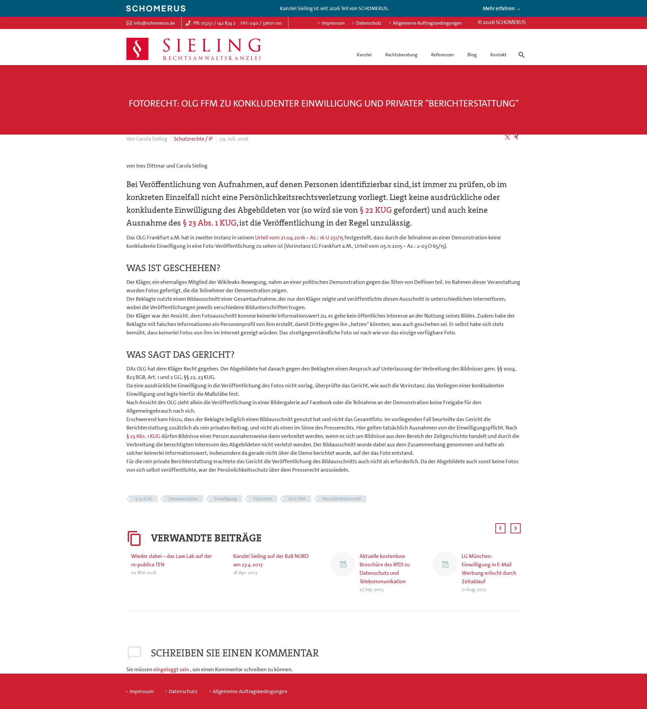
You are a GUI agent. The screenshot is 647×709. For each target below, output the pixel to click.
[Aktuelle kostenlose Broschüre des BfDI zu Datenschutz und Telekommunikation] (345, 572)
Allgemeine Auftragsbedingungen (427, 23)
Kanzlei (364, 55)
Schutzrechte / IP (193, 138)
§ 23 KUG (143, 499)
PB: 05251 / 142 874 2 (214, 23)
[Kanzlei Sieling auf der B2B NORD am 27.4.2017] (230, 564)
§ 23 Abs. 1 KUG (210, 222)
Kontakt (498, 55)
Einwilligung (225, 499)
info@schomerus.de (154, 23)
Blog (471, 55)
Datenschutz (368, 23)
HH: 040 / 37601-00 (261, 23)
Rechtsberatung (401, 55)
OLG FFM (297, 499)
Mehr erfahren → (502, 8)
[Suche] (520, 49)
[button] (500, 528)
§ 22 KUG (376, 210)
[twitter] (507, 137)
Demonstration (183, 499)
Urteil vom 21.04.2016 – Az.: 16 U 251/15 (299, 237)
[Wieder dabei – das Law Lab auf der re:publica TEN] (128, 564)
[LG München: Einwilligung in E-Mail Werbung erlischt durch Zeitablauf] (447, 572)
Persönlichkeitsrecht (341, 499)
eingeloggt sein (171, 669)
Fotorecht (262, 499)
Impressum (333, 23)
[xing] (516, 137)
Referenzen (442, 55)
